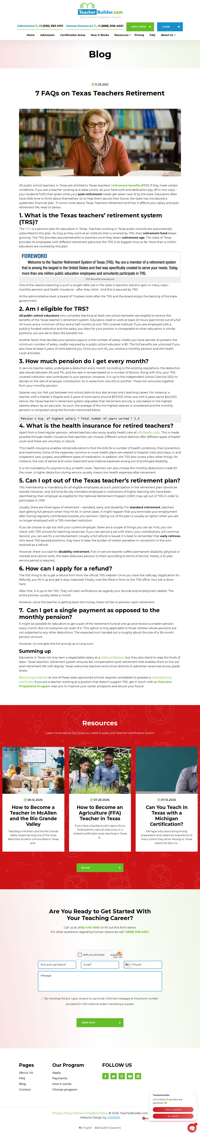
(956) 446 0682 (89, 927)
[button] (192, 1128)
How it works (61, 1084)
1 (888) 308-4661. (137, 932)
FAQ (22, 1078)
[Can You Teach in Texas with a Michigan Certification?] (167, 770)
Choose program (64, 1089)
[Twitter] (113, 1076)
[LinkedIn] (138, 1076)
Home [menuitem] (31, 35)
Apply (56, 1072)
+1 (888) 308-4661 (94, 26)
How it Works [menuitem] (100, 35)
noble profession (112, 657)
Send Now (88, 1022)
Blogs (86, 867)
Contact (25, 1089)
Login (166, 26)
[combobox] (128, 964)
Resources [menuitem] (122, 35)
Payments (59, 1078)
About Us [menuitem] (167, 35)
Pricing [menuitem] (139, 35)
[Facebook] (105, 1076)
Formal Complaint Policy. (90, 1113)
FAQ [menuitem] (152, 35)
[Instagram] (122, 1076)
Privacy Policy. (62, 1113)
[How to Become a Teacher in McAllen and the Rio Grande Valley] (33, 770)
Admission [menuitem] (47, 35)
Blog (22, 1084)
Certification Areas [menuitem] (72, 35)
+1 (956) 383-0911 (40, 26)
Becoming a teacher (33, 677)
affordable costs (149, 432)
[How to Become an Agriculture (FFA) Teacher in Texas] (100, 770)
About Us (26, 1072)
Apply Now (138, 26)
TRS (28, 229)
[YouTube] (130, 1076)
